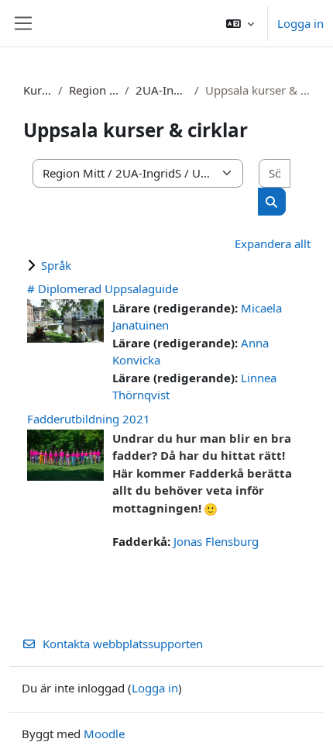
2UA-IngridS (162, 90)
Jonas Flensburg (216, 541)
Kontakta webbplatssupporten (123, 643)
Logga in (300, 23)
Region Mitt (93, 90)
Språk (56, 265)
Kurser (37, 90)
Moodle (104, 733)
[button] (240, 23)
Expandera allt (273, 243)
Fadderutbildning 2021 (88, 418)
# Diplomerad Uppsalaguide (102, 288)
